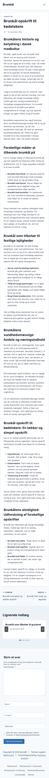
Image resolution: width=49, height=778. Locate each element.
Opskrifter (8, 16)
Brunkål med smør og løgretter (36, 596)
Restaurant (12, 766)
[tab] (20, 640)
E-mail (8, 715)
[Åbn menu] (44, 4)
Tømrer (31, 775)
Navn (8, 704)
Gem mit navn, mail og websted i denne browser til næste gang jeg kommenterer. (23, 734)
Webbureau (8, 755)
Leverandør (20, 775)
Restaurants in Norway (14, 770)
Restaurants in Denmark (31, 766)
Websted (9, 726)
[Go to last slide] (6, 629)
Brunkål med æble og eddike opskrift (12, 596)
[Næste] (42, 629)
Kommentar (10, 667)
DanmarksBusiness (36, 770)
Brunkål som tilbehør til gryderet (23, 624)
